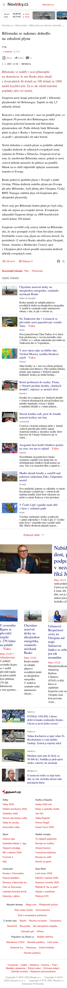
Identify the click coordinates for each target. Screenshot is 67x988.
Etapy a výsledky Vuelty (47, 809)
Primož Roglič (42, 822)
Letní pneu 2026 (43, 873)
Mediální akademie (15, 968)
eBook (9, 57)
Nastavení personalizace (43, 971)
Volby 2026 (8, 804)
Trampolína (55, 920)
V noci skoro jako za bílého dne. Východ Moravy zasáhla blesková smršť (39, 353)
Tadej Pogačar (42, 818)
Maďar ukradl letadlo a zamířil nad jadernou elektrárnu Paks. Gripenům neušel (40, 476)
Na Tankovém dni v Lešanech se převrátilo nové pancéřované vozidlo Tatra (40, 322)
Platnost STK (42, 896)
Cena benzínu (42, 910)
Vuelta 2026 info (43, 804)
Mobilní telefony (45, 936)
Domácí (23, 393)
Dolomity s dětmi (11, 896)
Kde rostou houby (24, 910)
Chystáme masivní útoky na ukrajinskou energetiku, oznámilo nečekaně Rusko (39, 290)
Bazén (23, 920)
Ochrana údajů (51, 968)
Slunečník (12, 926)
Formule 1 (8, 857)
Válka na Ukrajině (27, 298)
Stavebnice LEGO (15, 942)
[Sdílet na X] (63, 261)
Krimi (21, 330)
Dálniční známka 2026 (46, 878)
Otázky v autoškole (45, 891)
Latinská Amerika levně (14, 891)
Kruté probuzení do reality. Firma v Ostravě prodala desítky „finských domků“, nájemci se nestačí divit (40, 385)
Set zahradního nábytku (45, 926)
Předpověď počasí (48, 904)
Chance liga (9, 839)
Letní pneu (52, 942)
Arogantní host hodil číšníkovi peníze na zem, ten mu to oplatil (41, 446)
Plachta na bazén (38, 920)
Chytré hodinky (46, 947)
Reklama (34, 965)
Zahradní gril (27, 931)
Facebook (13, 965)
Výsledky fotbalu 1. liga (14, 843)
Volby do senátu (11, 822)
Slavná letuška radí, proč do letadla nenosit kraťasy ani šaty (40, 415)
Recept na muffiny (44, 843)
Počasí (22, 362)
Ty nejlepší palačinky (46, 839)
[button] (9, 290)
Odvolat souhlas (19, 971)
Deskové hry (16, 947)
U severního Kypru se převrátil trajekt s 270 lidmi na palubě (8, 635)
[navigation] (4, 4)
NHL (5, 861)
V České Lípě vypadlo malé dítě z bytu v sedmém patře (38, 506)
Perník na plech (43, 861)
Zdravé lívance (43, 848)
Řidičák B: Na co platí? (47, 887)
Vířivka (40, 931)
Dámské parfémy (36, 942)
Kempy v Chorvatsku (13, 873)
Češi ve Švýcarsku (12, 887)
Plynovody (37, 271)
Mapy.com (31, 904)
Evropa (22, 484)
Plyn (26, 271)
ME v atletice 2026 (12, 852)
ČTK (4, 46)
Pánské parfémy (32, 953)
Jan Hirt (39, 813)
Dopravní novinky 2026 (47, 882)
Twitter (23, 965)
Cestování (24, 422)
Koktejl (22, 453)
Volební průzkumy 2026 (15, 809)
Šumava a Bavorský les (15, 882)
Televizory (31, 947)
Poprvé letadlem (11, 878)
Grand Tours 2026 (44, 827)
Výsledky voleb (10, 813)
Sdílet (21, 57)
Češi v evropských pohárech (32, 915)
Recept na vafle (43, 857)
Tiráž (54, 965)
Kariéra (45, 965)
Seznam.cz (48, 4)
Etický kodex (34, 968)
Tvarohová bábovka (45, 852)
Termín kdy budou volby (15, 818)
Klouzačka (25, 926)
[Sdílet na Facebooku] (58, 261)
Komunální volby (11, 827)
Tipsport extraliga (11, 848)
